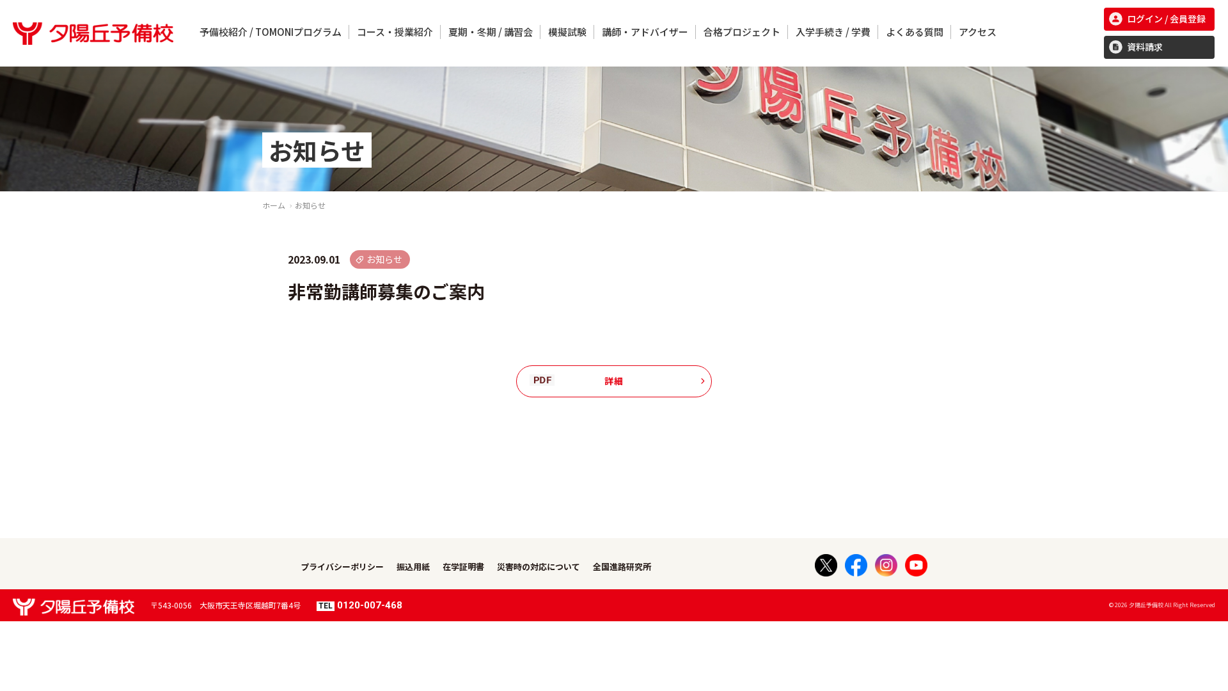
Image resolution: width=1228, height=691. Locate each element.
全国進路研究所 (622, 566)
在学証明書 (463, 566)
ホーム (273, 205)
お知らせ (310, 205)
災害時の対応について (538, 566)
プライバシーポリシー (342, 566)
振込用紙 (413, 566)
